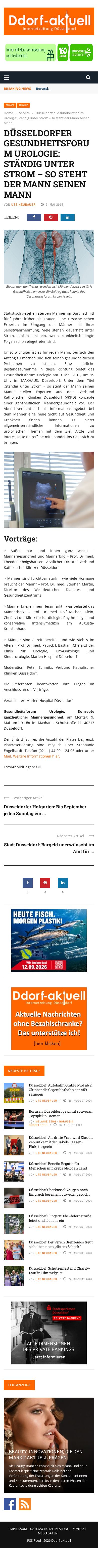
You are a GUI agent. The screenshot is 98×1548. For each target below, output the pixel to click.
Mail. (8, 756)
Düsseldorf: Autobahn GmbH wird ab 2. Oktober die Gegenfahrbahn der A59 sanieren (60, 1090)
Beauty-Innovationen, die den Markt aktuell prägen (46, 1454)
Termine (23, 105)
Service (10, 105)
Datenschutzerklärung (49, 1529)
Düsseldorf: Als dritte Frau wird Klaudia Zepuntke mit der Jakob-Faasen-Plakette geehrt (61, 1142)
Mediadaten (48, 1533)
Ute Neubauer (23, 204)
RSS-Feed (34, 1540)
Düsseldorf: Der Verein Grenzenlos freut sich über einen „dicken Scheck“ (61, 1244)
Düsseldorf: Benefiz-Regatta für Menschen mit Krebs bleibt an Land (58, 1165)
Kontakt (79, 1529)
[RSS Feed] (25, 1503)
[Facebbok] (10, 1503)
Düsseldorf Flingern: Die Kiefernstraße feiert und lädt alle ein (60, 1218)
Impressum (18, 1529)
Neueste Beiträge (24, 1070)
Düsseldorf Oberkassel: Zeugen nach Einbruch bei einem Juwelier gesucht (59, 1192)
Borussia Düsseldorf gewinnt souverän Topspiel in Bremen (60, 1113)
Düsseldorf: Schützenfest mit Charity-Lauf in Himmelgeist (59, 1270)
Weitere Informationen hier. (36, 756)
